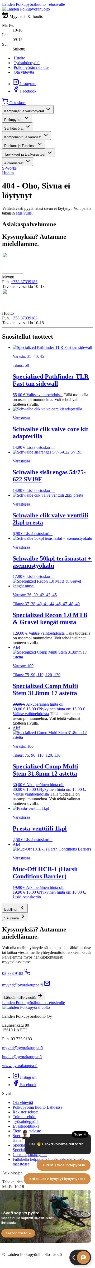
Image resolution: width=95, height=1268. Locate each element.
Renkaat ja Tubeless (20, 146)
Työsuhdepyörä (27, 62)
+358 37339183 (24, 281)
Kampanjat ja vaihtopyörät (24, 111)
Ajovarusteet (13, 163)
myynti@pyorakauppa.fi (22, 985)
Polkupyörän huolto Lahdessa (37, 1107)
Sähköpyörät (13, 128)
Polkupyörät (13, 120)
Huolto (19, 58)
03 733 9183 (12, 973)
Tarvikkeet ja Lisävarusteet (24, 154)
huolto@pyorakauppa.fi (22, 1057)
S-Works (9, 168)
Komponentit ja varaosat (22, 137)
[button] (15, 908)
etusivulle (24, 213)
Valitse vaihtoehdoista (44, 395)
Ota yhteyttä (24, 72)
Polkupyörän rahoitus (31, 67)
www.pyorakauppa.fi (19, 1065)
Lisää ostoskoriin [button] (40, 447)
